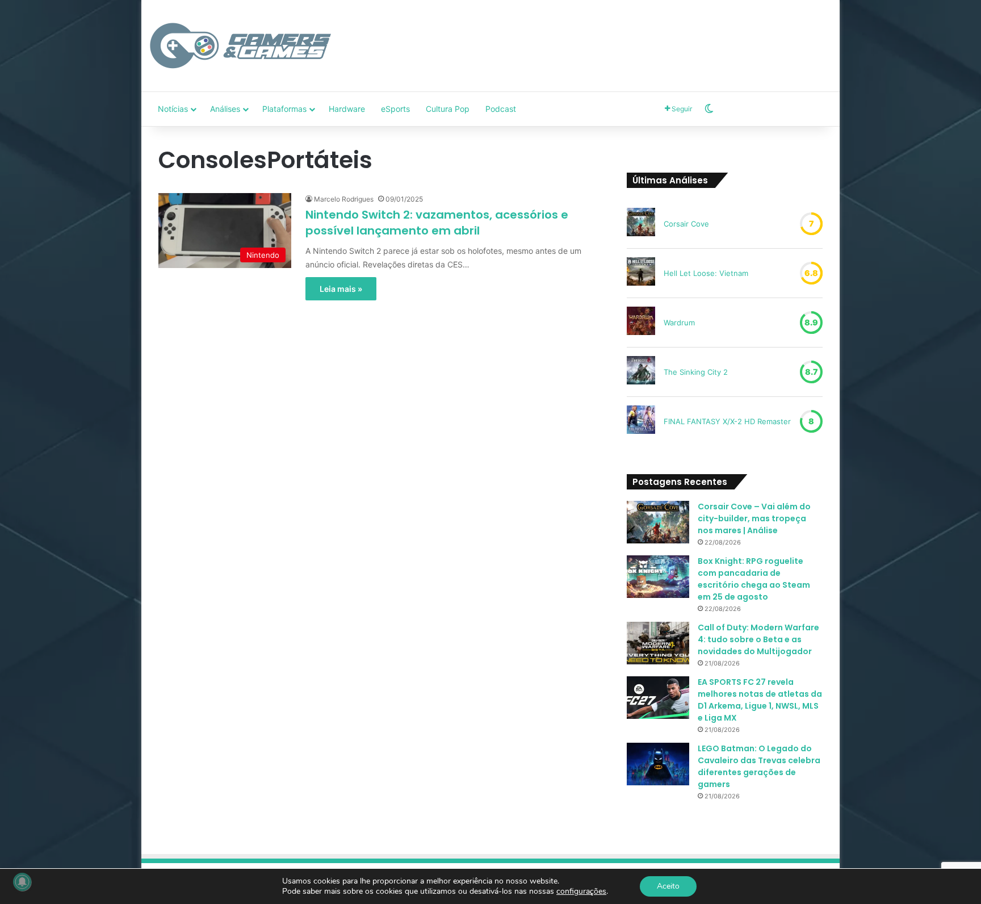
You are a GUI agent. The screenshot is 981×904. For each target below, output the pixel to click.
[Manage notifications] (22, 882)
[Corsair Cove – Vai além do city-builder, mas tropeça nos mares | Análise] (658, 522)
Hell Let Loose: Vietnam (706, 273)
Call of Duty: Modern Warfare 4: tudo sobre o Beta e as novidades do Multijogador (758, 639)
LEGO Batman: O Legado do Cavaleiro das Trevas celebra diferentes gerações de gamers (759, 766)
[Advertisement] (607, 36)
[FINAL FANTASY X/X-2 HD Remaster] (641, 421)
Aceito (668, 886)
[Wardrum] (641, 322)
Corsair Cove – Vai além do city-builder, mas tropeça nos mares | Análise (754, 518)
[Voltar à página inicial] (241, 46)
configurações (581, 891)
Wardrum (679, 322)
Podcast (500, 109)
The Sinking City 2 (696, 371)
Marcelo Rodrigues (344, 199)
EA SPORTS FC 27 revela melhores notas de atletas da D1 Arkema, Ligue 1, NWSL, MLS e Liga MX (760, 699)
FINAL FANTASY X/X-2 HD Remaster (727, 421)
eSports (395, 109)
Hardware (347, 109)
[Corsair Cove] (641, 224)
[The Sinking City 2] (641, 372)
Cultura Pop (447, 109)
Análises (225, 109)
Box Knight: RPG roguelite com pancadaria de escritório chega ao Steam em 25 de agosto (754, 578)
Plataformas (284, 109)
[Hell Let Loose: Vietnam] (641, 273)
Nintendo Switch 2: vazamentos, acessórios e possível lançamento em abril (436, 222)
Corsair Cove (686, 223)
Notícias (173, 109)
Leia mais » (341, 289)
